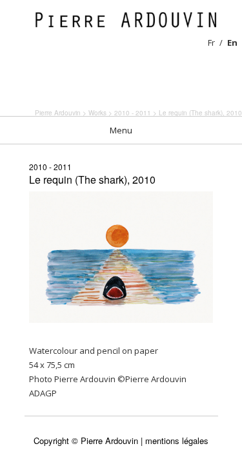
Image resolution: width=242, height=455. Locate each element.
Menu (121, 130)
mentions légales (176, 440)
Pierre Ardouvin (58, 112)
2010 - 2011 (50, 166)
